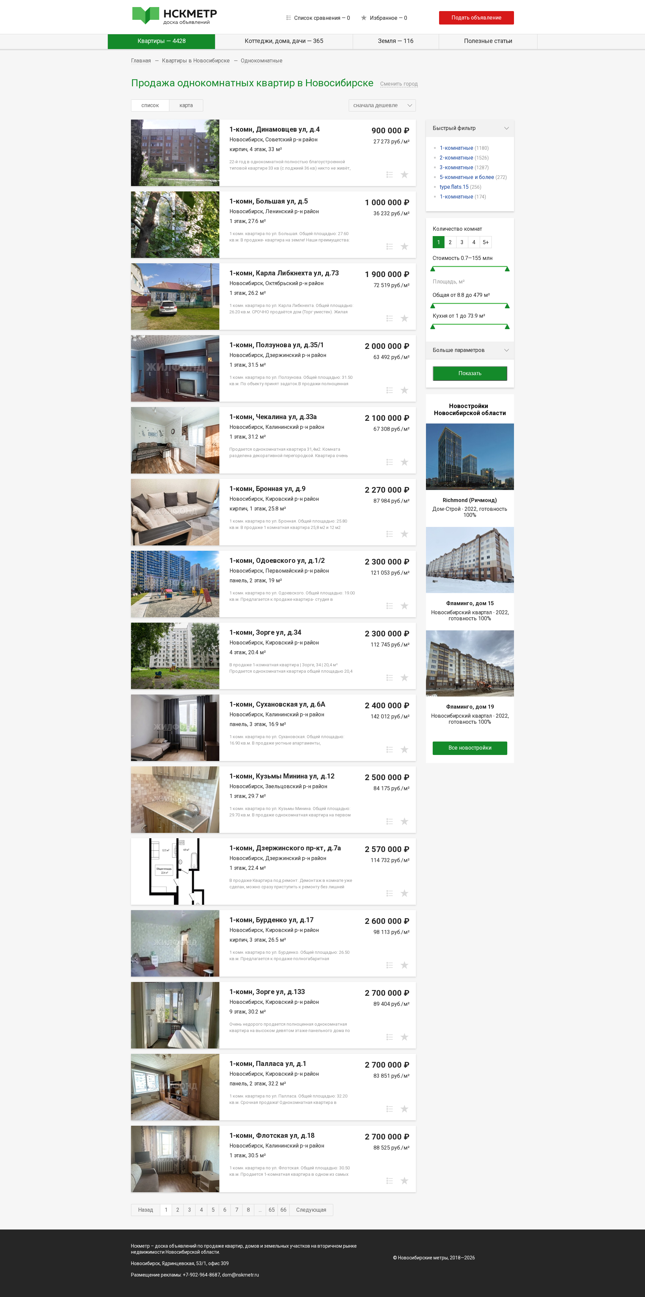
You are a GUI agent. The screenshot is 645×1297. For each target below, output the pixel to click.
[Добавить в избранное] (404, 174)
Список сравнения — (322, 18)
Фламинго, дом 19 (470, 707)
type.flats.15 (460, 187)
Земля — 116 (396, 40)
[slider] (432, 268)
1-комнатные (464, 148)
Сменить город (399, 84)
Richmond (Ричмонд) (470, 500)
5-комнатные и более (473, 177)
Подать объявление (477, 17)
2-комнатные (464, 157)
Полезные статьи (488, 40)
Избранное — (388, 18)
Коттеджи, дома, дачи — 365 (284, 40)
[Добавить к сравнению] (389, 174)
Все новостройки (469, 748)
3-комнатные (464, 167)
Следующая (311, 1210)
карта (186, 105)
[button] (382, 105)
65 (272, 1210)
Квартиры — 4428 (161, 40)
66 (284, 1210)
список (150, 105)
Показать (470, 373)
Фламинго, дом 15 (470, 603)
